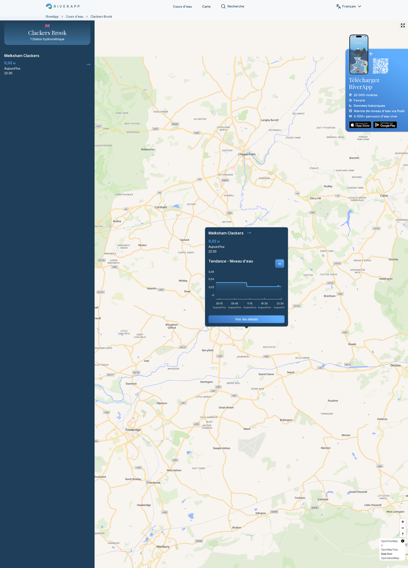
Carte (206, 6)
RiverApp (52, 16)
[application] (246, 291)
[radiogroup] (280, 263)
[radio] (280, 263)
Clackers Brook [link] (101, 16)
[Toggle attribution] (402, 541)
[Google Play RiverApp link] (385, 124)
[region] (204, 284)
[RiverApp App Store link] (360, 124)
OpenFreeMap (389, 541)
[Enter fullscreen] (403, 25)
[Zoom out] (403, 528)
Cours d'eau (182, 6)
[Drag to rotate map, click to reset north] (403, 534)
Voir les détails (246, 319)
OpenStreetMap (390, 558)
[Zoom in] (403, 522)
